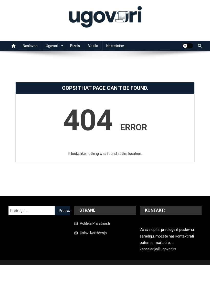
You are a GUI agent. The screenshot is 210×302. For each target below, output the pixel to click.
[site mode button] (188, 45)
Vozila (93, 46)
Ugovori (52, 46)
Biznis (75, 46)
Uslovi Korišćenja (93, 233)
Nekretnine (115, 46)
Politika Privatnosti (95, 223)
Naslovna (30, 46)
